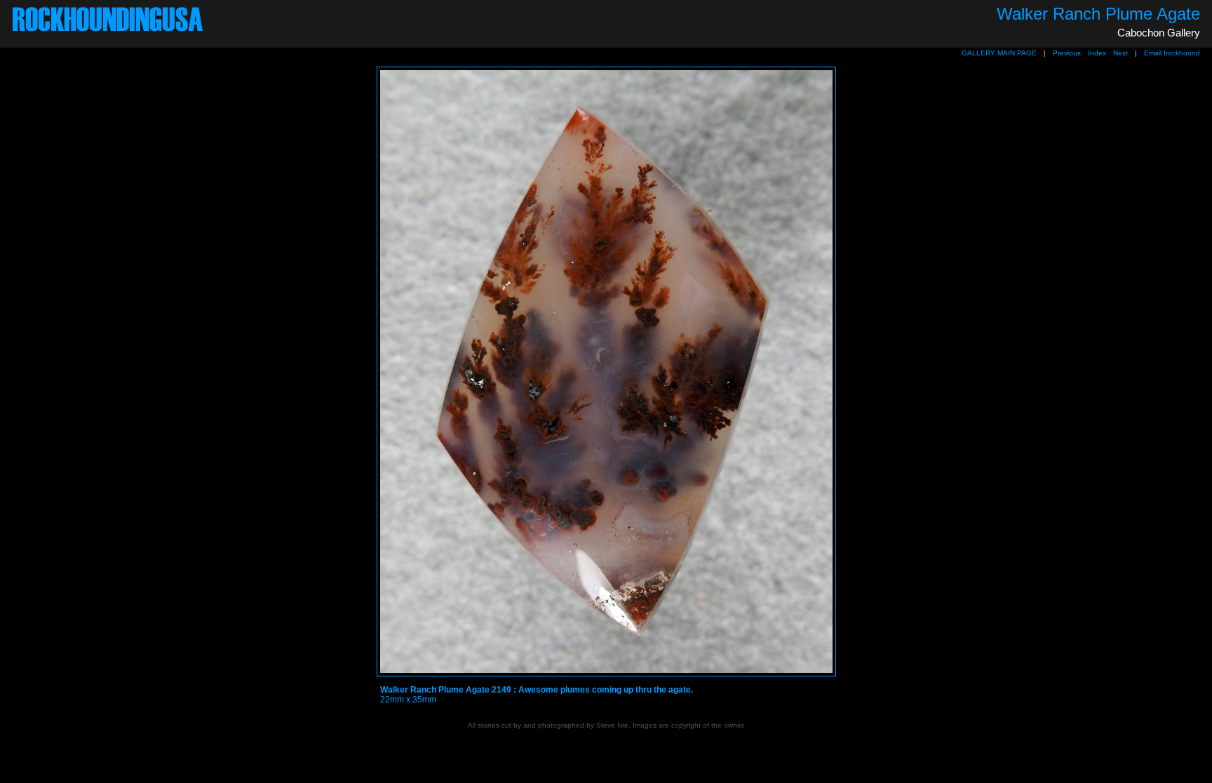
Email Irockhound (1172, 53)
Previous (1067, 53)
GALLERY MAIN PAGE (999, 53)
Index (1097, 53)
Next (1120, 53)
